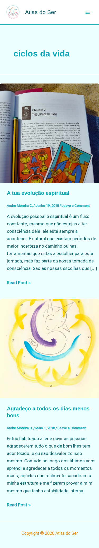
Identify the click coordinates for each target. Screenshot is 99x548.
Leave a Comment (76, 206)
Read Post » (19, 283)
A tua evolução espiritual (38, 193)
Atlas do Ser (40, 12)
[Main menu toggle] (88, 12)
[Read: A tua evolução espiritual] (49, 132)
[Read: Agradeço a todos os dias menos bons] (49, 348)
